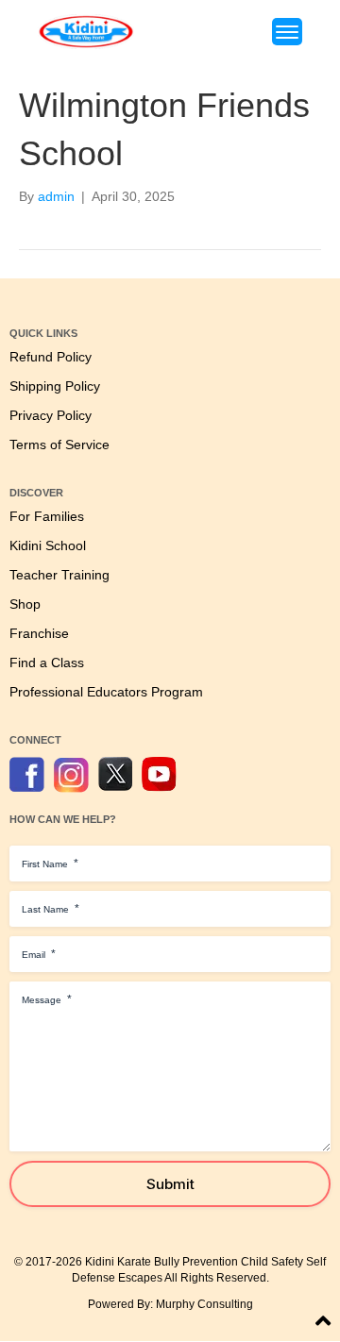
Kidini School (47, 546)
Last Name (50, 908)
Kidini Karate (118, 1261)
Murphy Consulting (204, 1304)
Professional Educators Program (106, 692)
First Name (50, 863)
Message (47, 999)
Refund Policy (50, 357)
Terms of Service (59, 445)
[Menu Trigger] (287, 31)
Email (39, 954)
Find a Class (46, 663)
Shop (25, 604)
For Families (46, 517)
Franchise (39, 634)
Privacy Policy (50, 416)
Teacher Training (59, 575)
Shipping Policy (54, 386)
